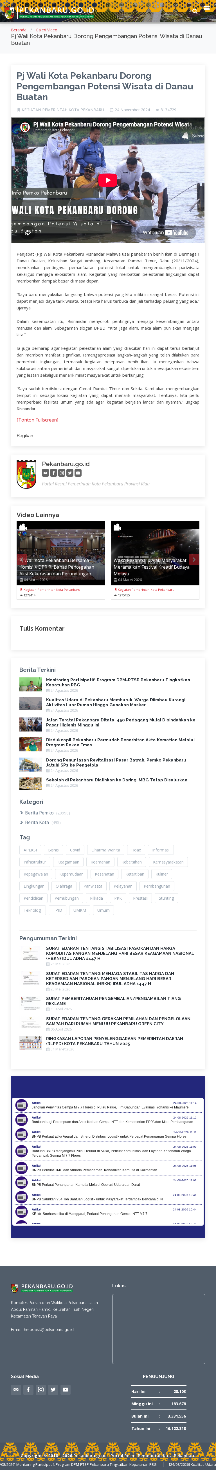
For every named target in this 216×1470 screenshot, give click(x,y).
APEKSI (30, 850)
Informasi (161, 850)
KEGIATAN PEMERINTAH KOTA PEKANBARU (63, 110)
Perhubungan (67, 898)
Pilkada (96, 898)
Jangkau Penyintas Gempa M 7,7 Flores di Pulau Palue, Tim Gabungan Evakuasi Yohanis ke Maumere (110, 1107)
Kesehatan (104, 874)
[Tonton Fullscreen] (37, 420)
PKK (118, 898)
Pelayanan (123, 886)
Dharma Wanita (105, 850)
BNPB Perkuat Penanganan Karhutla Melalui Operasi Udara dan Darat (86, 1185)
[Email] (45, 473)
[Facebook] (53, 473)
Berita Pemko (47, 813)
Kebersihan (132, 862)
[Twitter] (69, 473)
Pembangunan (157, 886)
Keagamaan (68, 862)
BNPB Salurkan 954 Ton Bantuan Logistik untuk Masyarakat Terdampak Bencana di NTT (99, 1199)
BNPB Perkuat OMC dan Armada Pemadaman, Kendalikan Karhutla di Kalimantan (94, 1170)
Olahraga (64, 886)
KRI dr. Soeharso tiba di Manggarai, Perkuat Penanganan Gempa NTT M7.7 (89, 1214)
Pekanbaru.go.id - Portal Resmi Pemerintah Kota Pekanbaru (134, 1455)
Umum (103, 910)
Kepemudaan (71, 874)
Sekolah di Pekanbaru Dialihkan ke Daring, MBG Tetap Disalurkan (116, 780)
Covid (75, 850)
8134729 (168, 110)
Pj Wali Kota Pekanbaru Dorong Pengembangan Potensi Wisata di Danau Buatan (105, 86)
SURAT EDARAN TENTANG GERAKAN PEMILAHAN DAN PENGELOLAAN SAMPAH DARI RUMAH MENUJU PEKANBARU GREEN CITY (118, 1021)
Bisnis (53, 850)
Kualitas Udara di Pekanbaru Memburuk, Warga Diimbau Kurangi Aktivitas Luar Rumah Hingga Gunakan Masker (115, 702)
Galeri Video (46, 30)
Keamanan (100, 862)
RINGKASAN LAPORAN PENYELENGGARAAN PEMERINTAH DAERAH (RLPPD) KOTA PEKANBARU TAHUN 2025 (114, 1041)
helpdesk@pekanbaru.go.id (49, 1329)
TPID (57, 910)
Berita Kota (42, 822)
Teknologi (33, 910)
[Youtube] (78, 473)
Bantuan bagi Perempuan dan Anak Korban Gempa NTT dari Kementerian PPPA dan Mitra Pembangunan (112, 1122)
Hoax (136, 850)
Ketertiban (134, 874)
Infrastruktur (35, 862)
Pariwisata (93, 886)
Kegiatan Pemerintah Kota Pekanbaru (51, 589)
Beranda (18, 30)
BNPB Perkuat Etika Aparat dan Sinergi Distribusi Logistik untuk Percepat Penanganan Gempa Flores (109, 1136)
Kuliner (162, 874)
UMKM (79, 910)
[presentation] (22, 559)
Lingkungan (34, 886)
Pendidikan (33, 898)
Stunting (166, 898)
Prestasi (140, 898)
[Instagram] (61, 473)
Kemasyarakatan (168, 862)
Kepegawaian (36, 874)
